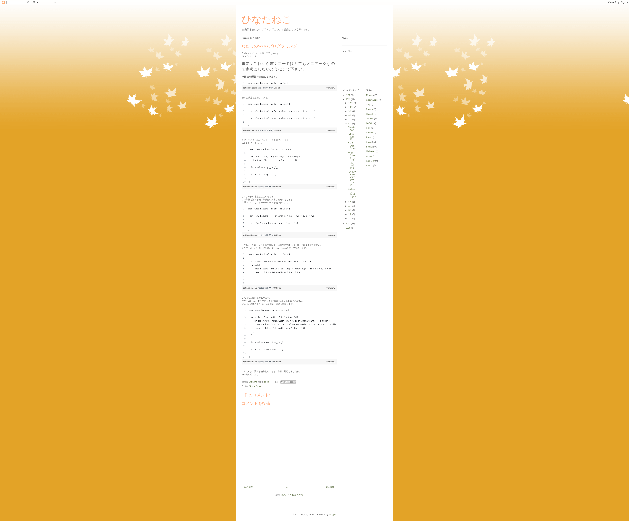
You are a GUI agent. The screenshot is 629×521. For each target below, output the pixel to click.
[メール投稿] (276, 382)
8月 (350, 115)
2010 (348, 228)
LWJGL (369, 123)
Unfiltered (370, 151)
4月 (350, 206)
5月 (350, 202)
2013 (348, 95)
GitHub (277, 88)
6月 (350, 123)
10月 (350, 107)
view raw (330, 88)
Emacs (369, 109)
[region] (289, 83)
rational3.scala (250, 186)
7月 (350, 119)
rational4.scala (250, 235)
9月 (350, 111)
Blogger (332, 514)
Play (368, 128)
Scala (252, 386)
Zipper (369, 156)
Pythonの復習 (351, 136)
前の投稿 (330, 487)
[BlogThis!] (285, 382)
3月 (350, 210)
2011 (348, 223)
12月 (350, 103)
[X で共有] (288, 382)
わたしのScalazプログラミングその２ (352, 160)
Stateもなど (351, 128)
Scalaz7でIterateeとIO (352, 193)
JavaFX (369, 118)
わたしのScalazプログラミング (352, 178)
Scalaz (259, 386)
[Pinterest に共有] (294, 382)
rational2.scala (250, 130)
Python (369, 132)
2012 (348, 99)
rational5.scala (250, 288)
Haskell (369, 114)
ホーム (289, 487)
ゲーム (369, 165)
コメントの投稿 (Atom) (292, 494)
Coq (368, 104)
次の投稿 (248, 487)
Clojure (369, 95)
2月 (350, 214)
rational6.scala (250, 361)
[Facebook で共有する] (291, 382)
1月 (350, 218)
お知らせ (370, 160)
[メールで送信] (282, 382)
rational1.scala (250, 88)
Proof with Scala (351, 146)
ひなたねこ (267, 19)
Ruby (368, 137)
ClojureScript (372, 100)
